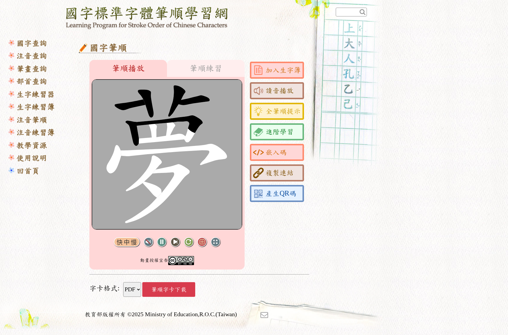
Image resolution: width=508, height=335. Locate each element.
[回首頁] (147, 16)
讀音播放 (279, 90)
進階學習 (279, 131)
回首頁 (27, 171)
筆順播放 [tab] (128, 68)
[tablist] (167, 68)
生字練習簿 (35, 107)
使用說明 (31, 158)
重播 (188, 242)
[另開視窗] (264, 314)
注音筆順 (31, 120)
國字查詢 (31, 43)
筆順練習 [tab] (205, 68)
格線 (202, 242)
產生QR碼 (280, 193)
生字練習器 (35, 94)
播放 (161, 242)
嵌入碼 (276, 152)
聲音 (148, 242)
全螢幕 (215, 242)
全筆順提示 (283, 111)
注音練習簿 (35, 132)
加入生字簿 (283, 70)
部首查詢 (31, 81)
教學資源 (31, 145)
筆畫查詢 (31, 69)
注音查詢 (31, 56)
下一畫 (175, 242)
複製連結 (279, 172)
